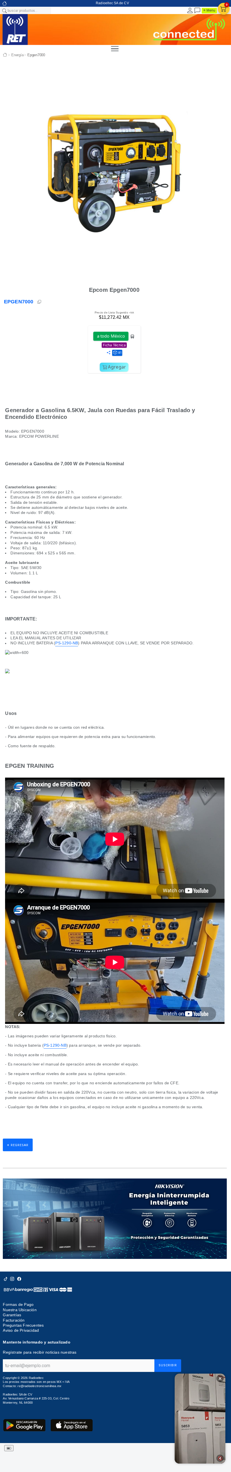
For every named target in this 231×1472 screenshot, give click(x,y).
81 (120, 352)
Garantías (12, 1315)
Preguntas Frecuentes (23, 1325)
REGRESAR (17, 1144)
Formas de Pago (18, 1304)
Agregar (117, 367)
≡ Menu (209, 10)
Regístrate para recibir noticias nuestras (39, 1352)
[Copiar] (40, 302)
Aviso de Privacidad (21, 1330)
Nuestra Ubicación (19, 1310)
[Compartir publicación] (108, 352)
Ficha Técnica (114, 344)
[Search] (4, 10)
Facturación (14, 1320)
